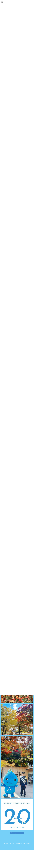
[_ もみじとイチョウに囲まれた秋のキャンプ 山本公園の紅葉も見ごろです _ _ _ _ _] (17, 719)
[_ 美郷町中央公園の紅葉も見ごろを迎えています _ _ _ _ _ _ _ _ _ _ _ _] (17, 751)
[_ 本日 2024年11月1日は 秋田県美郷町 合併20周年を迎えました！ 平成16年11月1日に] (17, 814)
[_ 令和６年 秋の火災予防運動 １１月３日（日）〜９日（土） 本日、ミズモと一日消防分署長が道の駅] (17, 782)
